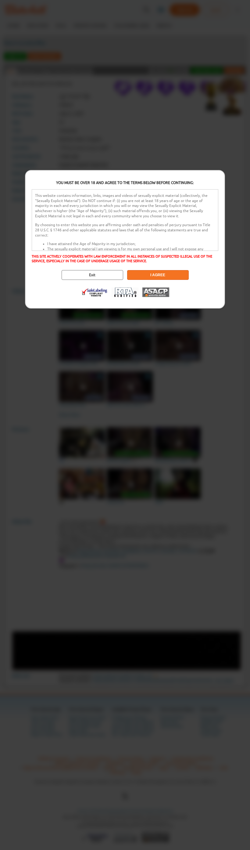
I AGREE (157, 275)
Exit (92, 275)
